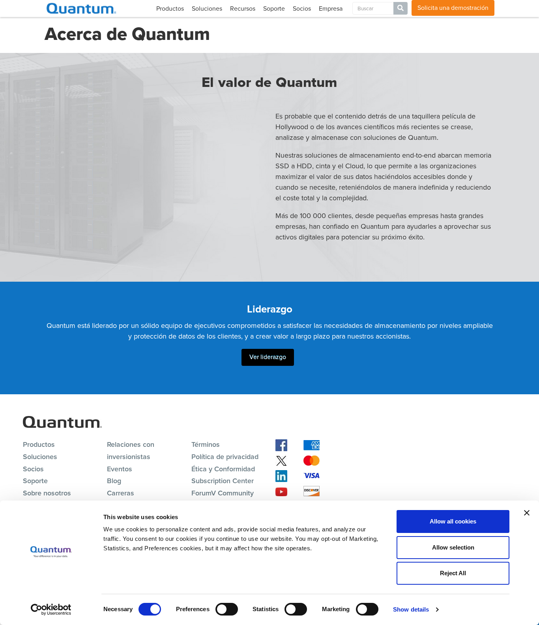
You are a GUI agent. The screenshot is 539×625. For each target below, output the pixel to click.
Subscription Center (222, 481)
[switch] (226, 609)
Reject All (453, 573)
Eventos (119, 469)
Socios (302, 8)
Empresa (330, 8)
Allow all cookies (453, 521)
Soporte (274, 8)
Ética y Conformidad (223, 469)
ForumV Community (222, 493)
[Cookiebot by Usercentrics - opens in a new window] (51, 610)
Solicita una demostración (452, 7)
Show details (411, 609)
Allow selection (453, 547)
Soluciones (207, 8)
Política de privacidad (224, 457)
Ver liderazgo (267, 356)
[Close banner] (527, 513)
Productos (170, 8)
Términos (205, 444)
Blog (114, 481)
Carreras (120, 493)
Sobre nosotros (47, 493)
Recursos (242, 8)
